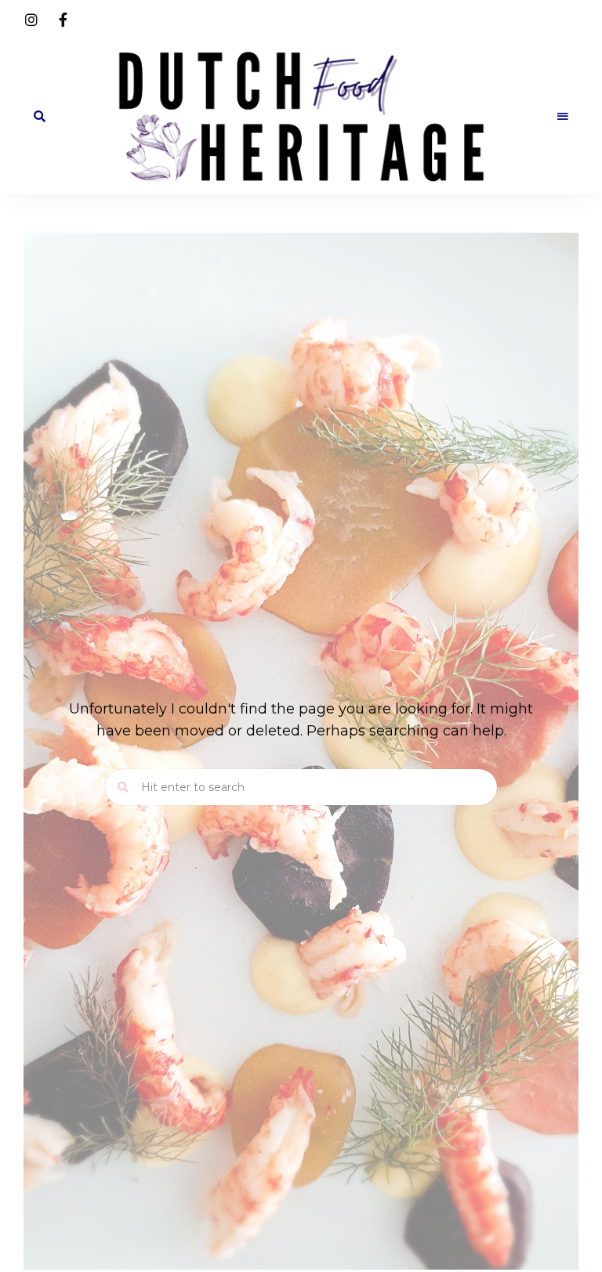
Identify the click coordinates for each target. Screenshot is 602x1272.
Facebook (62, 19)
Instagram (31, 19)
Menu (562, 116)
